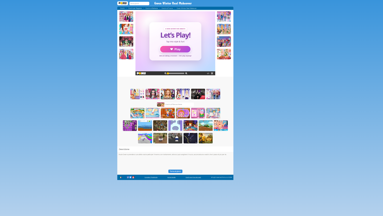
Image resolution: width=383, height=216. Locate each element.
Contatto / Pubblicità (151, 177)
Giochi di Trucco (167, 8)
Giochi (122, 8)
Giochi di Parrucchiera (173, 104)
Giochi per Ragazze (135, 8)
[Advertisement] (175, 82)
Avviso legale (171, 177)
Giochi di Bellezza (152, 8)
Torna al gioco (175, 171)
